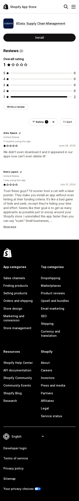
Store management (17, 328)
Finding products (15, 285)
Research (10, 400)
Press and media (53, 385)
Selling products (15, 293)
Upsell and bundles (55, 300)
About (45, 362)
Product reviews (53, 293)
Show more (9, 226)
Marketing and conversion (13, 318)
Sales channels (14, 278)
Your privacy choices (18, 488)
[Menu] (73, 7)
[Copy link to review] (19, 133)
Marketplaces (51, 285)
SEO (44, 316)
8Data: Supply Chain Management (40, 23)
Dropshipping (50, 278)
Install (39, 37)
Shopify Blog (12, 393)
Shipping (47, 323)
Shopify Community (17, 378)
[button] (53, 121)
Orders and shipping (18, 300)
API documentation (17, 370)
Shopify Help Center (18, 362)
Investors (48, 378)
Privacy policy (13, 468)
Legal (45, 408)
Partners (47, 393)
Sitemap (9, 478)
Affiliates (47, 400)
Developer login (15, 448)
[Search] (66, 7)
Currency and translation (50, 333)
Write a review (16, 106)
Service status (51, 416)
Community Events (17, 385)
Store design (12, 308)
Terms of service (15, 458)
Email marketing (52, 308)
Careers (46, 370)
